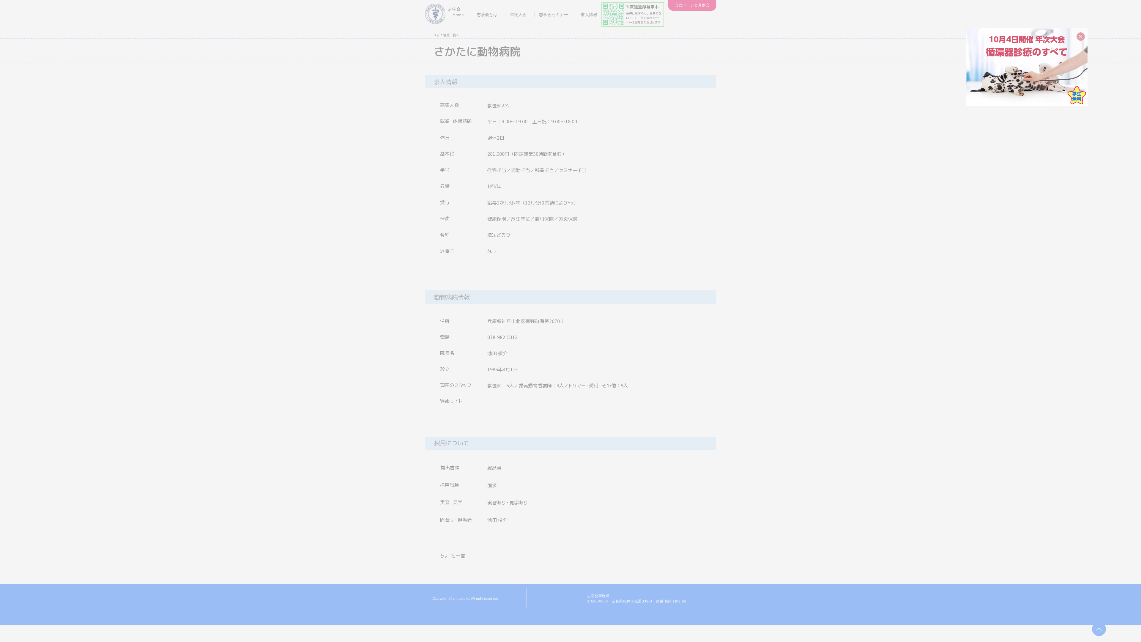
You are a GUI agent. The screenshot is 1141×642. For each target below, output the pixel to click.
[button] (1081, 36)
